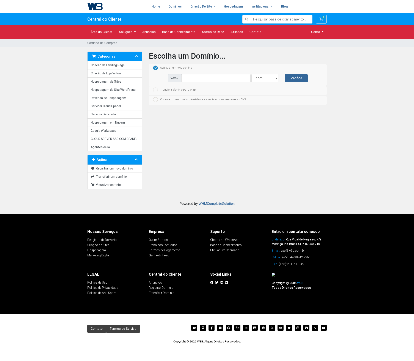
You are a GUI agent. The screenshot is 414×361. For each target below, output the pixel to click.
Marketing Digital (98, 255)
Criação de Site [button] (201, 6)
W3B (300, 283)
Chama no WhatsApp (224, 240)
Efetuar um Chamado (224, 250)
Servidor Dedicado (103, 114)
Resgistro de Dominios (102, 240)
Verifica (296, 78)
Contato (255, 32)
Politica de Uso (97, 282)
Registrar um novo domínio (114, 168)
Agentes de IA (100, 147)
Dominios (175, 6)
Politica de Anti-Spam (101, 293)
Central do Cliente (104, 19)
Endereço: (278, 239)
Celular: (291, 257)
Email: (288, 250)
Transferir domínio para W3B (178, 89)
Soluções (126, 32)
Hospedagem (233, 6)
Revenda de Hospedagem (108, 98)
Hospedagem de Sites (106, 81)
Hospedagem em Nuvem (108, 122)
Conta (316, 32)
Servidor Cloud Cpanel (106, 106)
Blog (284, 6)
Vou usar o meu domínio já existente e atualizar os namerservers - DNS (203, 99)
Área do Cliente (102, 32)
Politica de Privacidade (102, 287)
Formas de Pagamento (164, 250)
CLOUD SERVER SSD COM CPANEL (114, 139)
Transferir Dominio (161, 293)
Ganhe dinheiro (159, 255)
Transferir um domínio (111, 176)
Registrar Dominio (161, 287)
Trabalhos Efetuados (163, 245)
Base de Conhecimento (179, 32)
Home (158, 6)
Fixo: (288, 264)
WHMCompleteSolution (217, 204)
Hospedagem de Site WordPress (113, 89)
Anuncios (155, 282)
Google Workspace (103, 130)
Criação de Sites (98, 245)
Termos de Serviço (123, 329)
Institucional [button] (260, 6)
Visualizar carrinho (108, 185)
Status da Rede (213, 32)
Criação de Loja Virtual (106, 73)
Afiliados (237, 32)
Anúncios (149, 32)
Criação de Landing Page (108, 65)
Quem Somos (158, 240)
